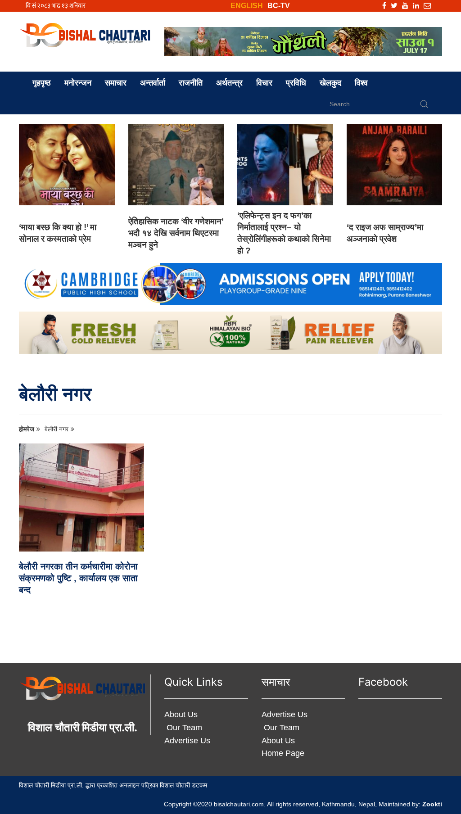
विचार (264, 82)
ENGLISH (246, 5)
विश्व (361, 82)
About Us (181, 714)
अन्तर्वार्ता (152, 82)
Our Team (183, 727)
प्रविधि (296, 82)
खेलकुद (330, 82)
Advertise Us (187, 740)
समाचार (116, 82)
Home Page (283, 753)
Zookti (432, 804)
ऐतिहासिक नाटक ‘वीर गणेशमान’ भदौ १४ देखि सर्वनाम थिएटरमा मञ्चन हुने (175, 233)
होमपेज (26, 429)
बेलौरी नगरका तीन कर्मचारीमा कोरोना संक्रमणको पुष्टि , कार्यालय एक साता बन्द (78, 578)
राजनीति (191, 82)
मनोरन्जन (77, 82)
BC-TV (278, 5)
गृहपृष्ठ (41, 82)
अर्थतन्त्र (229, 82)
